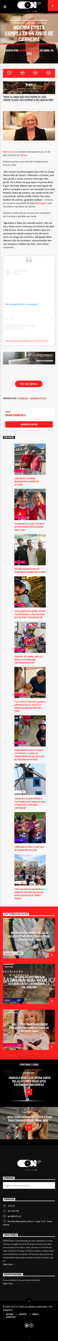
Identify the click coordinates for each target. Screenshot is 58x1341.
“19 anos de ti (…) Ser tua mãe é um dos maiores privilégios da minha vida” (29, 526)
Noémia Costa (10, 151)
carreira (23, 155)
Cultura (31, 23)
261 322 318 (13, 1211)
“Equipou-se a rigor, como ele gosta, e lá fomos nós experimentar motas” (28, 659)
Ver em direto (28, 383)
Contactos (10, 1317)
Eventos (22, 1314)
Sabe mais (8, 1264)
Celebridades (17, 23)
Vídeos (35, 1314)
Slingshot (7, 1310)
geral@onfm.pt (14, 1216)
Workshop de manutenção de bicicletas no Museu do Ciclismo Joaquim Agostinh (29, 936)
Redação (8, 954)
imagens (43, 203)
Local (7, 921)
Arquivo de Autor (29, 424)
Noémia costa (38, 398)
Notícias (42, 23)
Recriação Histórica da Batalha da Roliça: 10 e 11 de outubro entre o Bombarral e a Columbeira (29, 982)
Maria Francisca (29, 50)
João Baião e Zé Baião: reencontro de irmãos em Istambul (26, 481)
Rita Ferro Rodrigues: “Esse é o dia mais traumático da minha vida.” (29, 1118)
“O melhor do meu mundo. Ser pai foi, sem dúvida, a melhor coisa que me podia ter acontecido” (29, 614)
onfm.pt (11, 1206)
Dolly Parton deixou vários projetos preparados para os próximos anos (29, 1027)
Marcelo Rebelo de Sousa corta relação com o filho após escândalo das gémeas (30, 1081)
